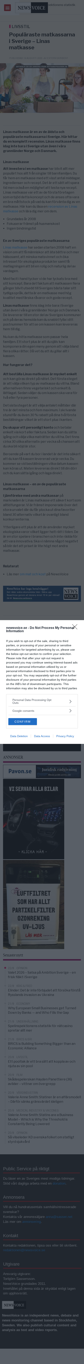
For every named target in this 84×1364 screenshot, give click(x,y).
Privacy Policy (65, 736)
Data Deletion (19, 736)
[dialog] (42, 682)
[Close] (76, 628)
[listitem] (42, 701)
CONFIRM (22, 721)
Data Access (42, 736)
